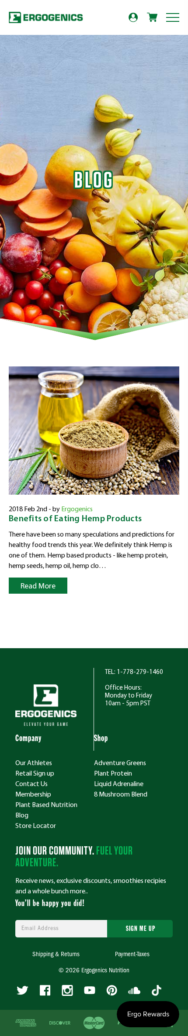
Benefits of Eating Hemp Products (75, 519)
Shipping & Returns (56, 954)
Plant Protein (113, 773)
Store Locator (35, 825)
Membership (33, 794)
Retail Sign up (34, 773)
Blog (21, 814)
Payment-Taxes (132, 954)
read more (38, 586)
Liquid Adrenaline (118, 783)
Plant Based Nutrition (46, 804)
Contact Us (31, 783)
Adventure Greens (120, 762)
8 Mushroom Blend (120, 794)
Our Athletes (33, 762)
